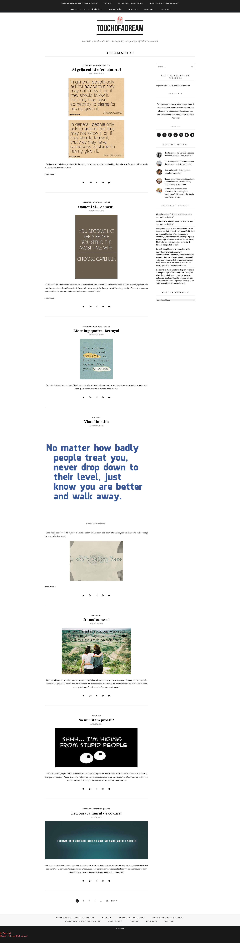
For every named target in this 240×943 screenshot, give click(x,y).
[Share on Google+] (90, 182)
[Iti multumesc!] (96, 673)
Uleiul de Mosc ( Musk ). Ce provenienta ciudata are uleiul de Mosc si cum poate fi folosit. (175, 242)
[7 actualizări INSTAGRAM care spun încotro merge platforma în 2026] (159, 163)
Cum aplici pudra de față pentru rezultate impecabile (177, 171)
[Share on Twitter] (83, 182)
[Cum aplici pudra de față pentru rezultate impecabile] (159, 172)
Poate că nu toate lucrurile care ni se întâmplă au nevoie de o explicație (179, 154)
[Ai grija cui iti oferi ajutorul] (96, 114)
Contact (107, 3)
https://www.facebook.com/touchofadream (173, 86)
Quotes (132, 9)
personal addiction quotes (96, 65)
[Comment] (109, 182)
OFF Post (165, 9)
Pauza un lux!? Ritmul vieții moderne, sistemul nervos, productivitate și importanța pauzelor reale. (180, 182)
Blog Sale (149, 9)
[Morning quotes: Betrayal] (96, 378)
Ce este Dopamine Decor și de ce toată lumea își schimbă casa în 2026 (175, 282)
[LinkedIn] (175, 135)
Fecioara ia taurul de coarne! (96, 813)
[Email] (187, 135)
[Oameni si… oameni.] (96, 277)
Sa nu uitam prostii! (96, 720)
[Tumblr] (192, 135)
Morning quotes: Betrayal (96, 330)
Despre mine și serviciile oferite (79, 3)
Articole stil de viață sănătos (86, 9)
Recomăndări (115, 9)
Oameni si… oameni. (96, 206)
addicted (96, 715)
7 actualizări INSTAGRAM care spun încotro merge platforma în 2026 (179, 163)
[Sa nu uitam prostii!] (96, 766)
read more (49, 174)
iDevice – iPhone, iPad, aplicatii (13, 936)
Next (113, 901)
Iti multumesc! (96, 619)
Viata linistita (96, 421)
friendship (96, 615)
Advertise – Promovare (130, 3)
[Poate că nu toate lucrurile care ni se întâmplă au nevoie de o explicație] (159, 155)
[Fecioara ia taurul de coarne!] (96, 858)
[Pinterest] (181, 135)
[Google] (170, 135)
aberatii (96, 417)
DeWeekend (5, 933)
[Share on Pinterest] (103, 182)
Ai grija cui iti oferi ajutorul (96, 69)
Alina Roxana (162, 214)
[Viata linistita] (96, 525)
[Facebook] (159, 135)
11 (107, 901)
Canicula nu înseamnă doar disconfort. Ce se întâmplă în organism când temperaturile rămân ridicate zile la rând (179, 192)
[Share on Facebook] (96, 182)
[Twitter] (164, 135)
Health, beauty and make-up (163, 3)
